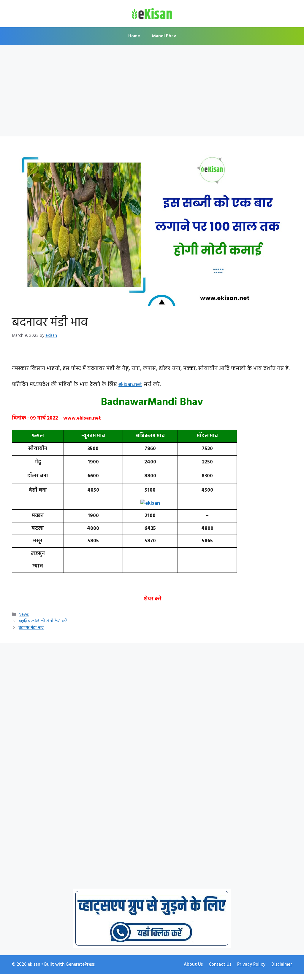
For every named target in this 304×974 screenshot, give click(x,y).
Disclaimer (281, 964)
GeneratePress (80, 964)
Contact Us (220, 964)
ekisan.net (130, 384)
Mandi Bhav (164, 36)
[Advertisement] (152, 92)
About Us (193, 964)
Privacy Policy (251, 964)
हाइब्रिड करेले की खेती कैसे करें (43, 621)
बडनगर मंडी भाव (31, 627)
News (24, 614)
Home (134, 36)
